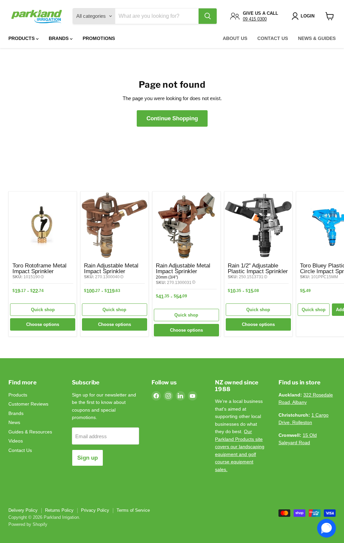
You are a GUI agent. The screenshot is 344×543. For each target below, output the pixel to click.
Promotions (99, 38)
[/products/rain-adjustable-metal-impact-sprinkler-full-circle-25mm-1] (114, 225)
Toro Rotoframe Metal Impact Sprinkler (39, 268)
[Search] (208, 16)
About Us (235, 38)
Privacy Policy (95, 510)
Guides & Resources (30, 431)
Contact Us (272, 38)
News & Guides (317, 38)
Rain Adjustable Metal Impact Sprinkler (111, 268)
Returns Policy (59, 510)
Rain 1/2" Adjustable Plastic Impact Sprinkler (258, 268)
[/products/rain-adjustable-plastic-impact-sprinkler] (258, 225)
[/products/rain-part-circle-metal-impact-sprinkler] (186, 225)
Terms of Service (133, 510)
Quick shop (43, 309)
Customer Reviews (28, 404)
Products (22, 38)
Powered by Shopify (27, 524)
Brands (59, 38)
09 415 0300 (255, 19)
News (14, 422)
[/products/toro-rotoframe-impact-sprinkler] (43, 225)
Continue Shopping (172, 118)
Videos (15, 441)
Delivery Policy (23, 510)
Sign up (87, 458)
